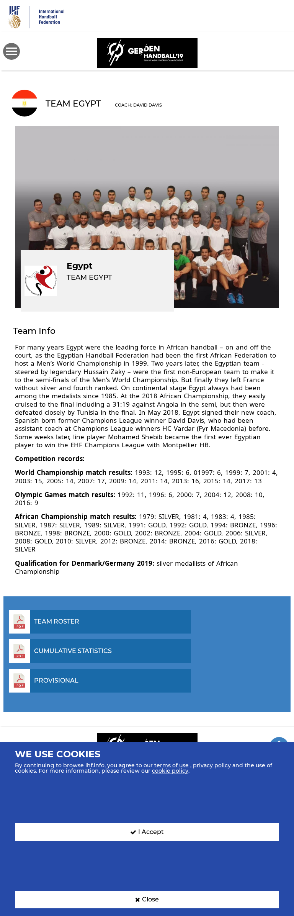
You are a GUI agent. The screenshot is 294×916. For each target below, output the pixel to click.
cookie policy (170, 770)
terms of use (171, 765)
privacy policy (212, 765)
